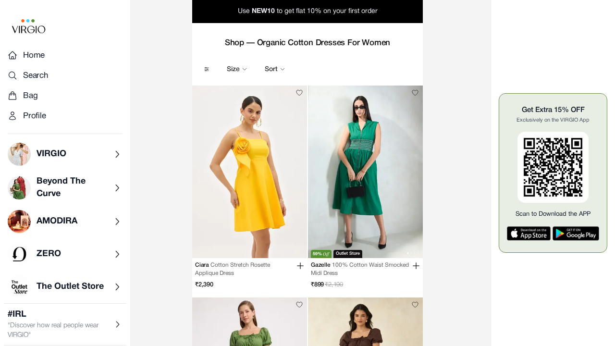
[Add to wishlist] (299, 93)
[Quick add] (300, 266)
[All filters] (206, 69)
